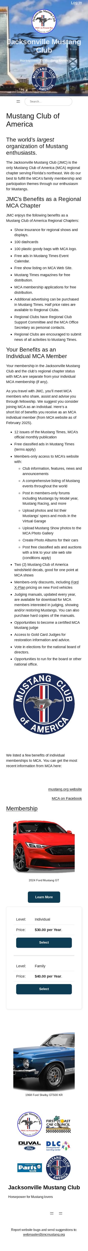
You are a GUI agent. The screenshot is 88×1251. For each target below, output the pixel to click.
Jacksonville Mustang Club (44, 46)
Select (44, 942)
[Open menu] (18, 101)
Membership (22, 808)
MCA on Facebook (67, 798)
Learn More (44, 897)
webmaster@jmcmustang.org (44, 1234)
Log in (76, 2)
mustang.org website (65, 789)
